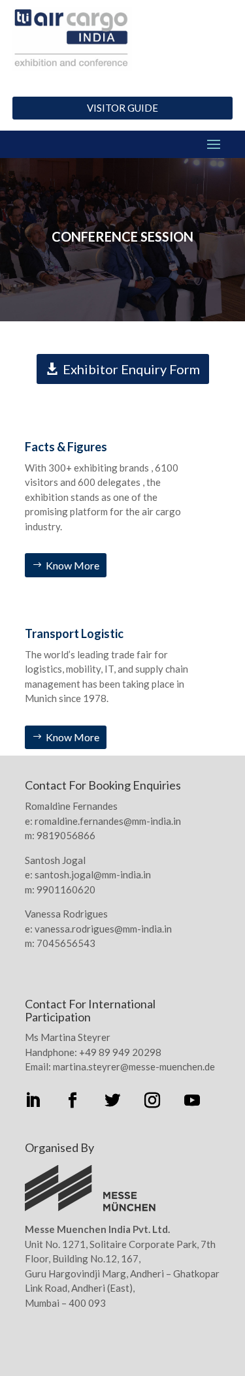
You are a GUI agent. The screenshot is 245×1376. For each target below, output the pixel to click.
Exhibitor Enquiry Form (131, 369)
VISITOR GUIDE (122, 108)
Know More (72, 565)
